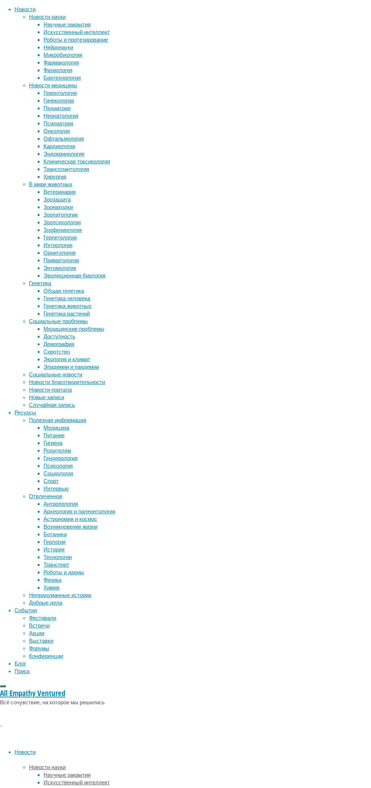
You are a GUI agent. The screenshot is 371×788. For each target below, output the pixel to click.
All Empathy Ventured (32, 693)
